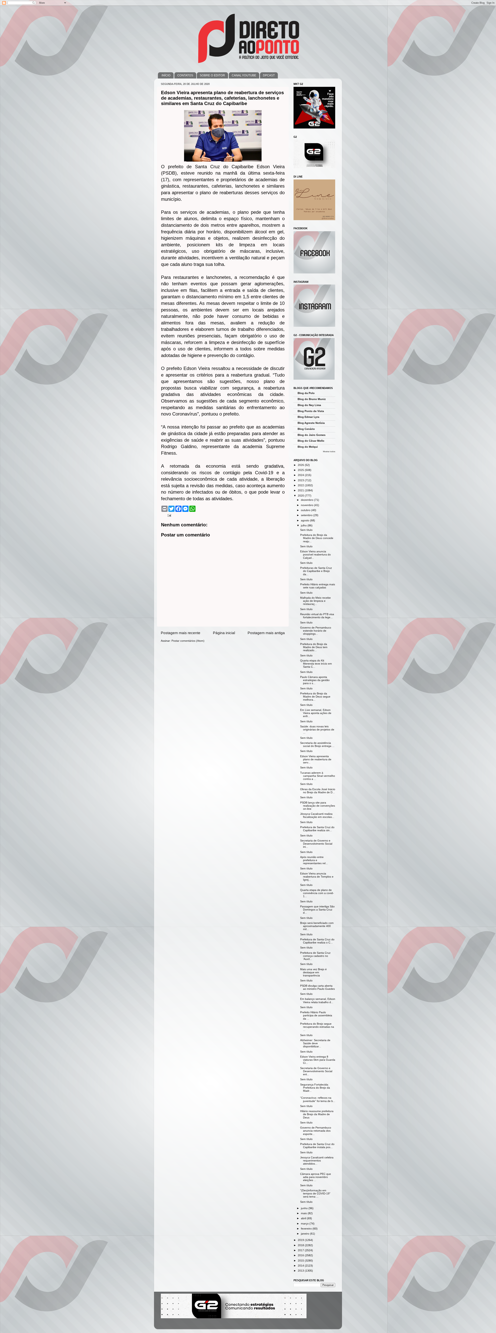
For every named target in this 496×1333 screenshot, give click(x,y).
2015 (301, 1260)
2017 (301, 1250)
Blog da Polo (306, 393)
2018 (301, 1245)
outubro (306, 510)
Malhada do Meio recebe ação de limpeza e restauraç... (315, 600)
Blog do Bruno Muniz (312, 399)
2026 (301, 465)
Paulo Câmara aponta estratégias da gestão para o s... (315, 680)
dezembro (307, 499)
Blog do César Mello (311, 440)
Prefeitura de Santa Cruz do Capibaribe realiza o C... (317, 941)
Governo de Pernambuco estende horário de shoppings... (315, 630)
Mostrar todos (329, 451)
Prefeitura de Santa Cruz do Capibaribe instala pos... (317, 1146)
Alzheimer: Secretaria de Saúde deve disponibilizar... (315, 1043)
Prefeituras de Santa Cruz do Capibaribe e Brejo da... (316, 571)
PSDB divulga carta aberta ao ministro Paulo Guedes (317, 987)
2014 (301, 1265)
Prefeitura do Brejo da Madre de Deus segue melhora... (315, 696)
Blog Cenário (306, 429)
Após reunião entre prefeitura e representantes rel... (314, 860)
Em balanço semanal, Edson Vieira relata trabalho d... (317, 1001)
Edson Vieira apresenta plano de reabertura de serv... (315, 759)
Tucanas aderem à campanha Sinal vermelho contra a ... (317, 775)
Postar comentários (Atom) (187, 640)
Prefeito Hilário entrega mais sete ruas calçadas (317, 586)
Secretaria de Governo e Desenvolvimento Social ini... (316, 843)
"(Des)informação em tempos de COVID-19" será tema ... (315, 1193)
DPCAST (269, 75)
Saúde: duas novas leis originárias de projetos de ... (317, 729)
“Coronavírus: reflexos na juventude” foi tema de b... (317, 1099)
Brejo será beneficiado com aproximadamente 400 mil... (317, 926)
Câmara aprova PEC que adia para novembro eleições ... (315, 1177)
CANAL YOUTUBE (244, 75)
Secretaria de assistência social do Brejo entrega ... (317, 745)
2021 (301, 490)
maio (304, 1213)
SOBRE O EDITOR (212, 75)
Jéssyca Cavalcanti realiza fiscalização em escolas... (317, 815)
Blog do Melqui (308, 446)
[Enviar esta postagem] (169, 515)
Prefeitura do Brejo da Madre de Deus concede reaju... (316, 538)
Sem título (306, 530)
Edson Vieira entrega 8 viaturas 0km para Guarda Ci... (317, 1059)
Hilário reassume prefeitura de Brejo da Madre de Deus (316, 1114)
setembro (307, 515)
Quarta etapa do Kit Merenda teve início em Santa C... (316, 663)
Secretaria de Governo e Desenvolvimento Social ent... (316, 1071)
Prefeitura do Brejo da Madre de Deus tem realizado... (313, 647)
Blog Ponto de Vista (311, 411)
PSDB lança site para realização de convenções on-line (317, 805)
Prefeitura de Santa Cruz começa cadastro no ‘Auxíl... (315, 956)
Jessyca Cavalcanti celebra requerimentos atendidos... (316, 1160)
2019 (301, 1240)
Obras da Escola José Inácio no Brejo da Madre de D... (317, 791)
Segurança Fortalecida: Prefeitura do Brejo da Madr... (315, 1087)
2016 (301, 1255)
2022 (301, 485)
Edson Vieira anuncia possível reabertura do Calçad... (315, 554)
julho (304, 525)
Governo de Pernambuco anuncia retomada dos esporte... (315, 1130)
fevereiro (307, 1228)
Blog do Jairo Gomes (312, 435)
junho (304, 1208)
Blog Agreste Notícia (311, 423)
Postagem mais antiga (266, 633)
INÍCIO (166, 75)
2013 (301, 1270)
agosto (305, 520)
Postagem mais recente (180, 633)
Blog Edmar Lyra (308, 417)
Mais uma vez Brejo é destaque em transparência (313, 972)
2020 (301, 495)
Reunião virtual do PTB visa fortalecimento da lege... (317, 616)
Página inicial (224, 633)
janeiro (305, 1233)
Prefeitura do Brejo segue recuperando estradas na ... (317, 1026)
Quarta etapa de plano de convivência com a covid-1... (317, 893)
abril (304, 1218)
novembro (307, 505)
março (305, 1223)
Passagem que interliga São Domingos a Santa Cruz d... (317, 909)
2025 (301, 470)
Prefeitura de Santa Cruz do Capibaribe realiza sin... (317, 829)
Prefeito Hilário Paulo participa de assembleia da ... (316, 1015)
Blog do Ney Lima (309, 405)
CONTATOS (185, 75)
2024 (301, 475)
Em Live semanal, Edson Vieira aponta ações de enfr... (315, 713)
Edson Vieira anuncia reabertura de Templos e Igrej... (316, 876)
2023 (301, 480)
